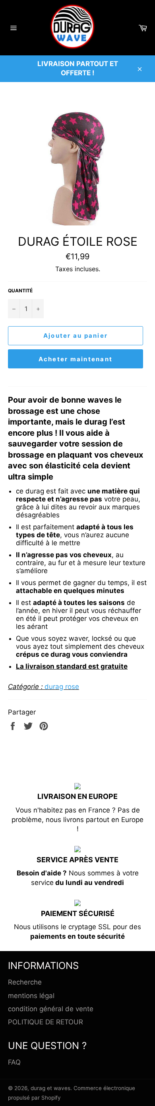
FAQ (14, 1062)
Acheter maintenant (76, 359)
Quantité (20, 291)
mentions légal (31, 996)
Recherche (25, 982)
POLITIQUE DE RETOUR (45, 1022)
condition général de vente (50, 1009)
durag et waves (50, 1088)
